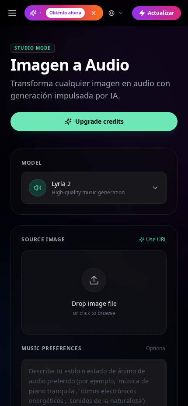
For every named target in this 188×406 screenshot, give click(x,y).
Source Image (43, 239)
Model (31, 162)
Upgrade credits (99, 121)
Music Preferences (51, 348)
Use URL (156, 239)
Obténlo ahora (65, 13)
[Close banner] (93, 13)
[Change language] (116, 13)
